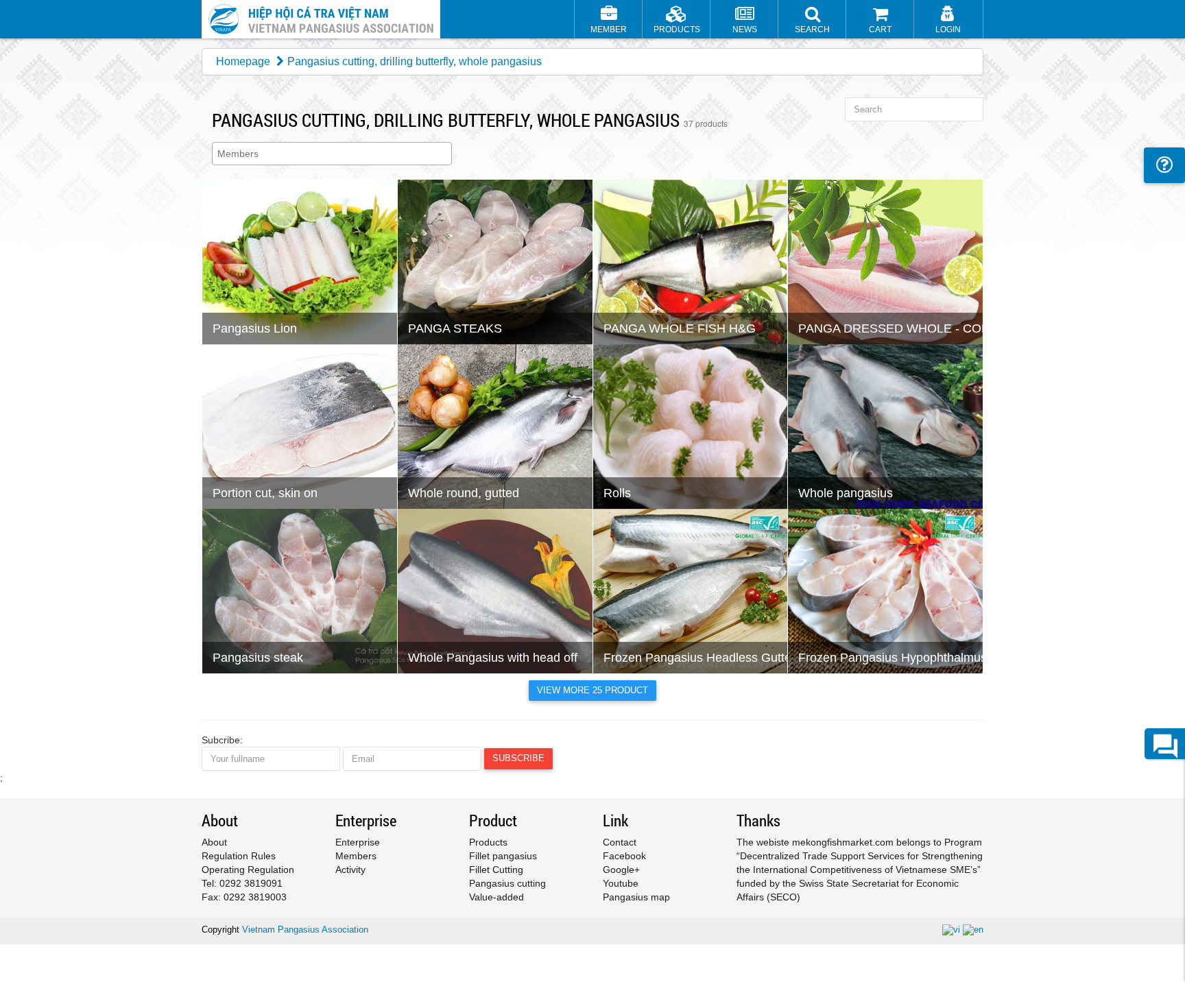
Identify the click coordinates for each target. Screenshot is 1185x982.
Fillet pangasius (503, 855)
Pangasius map (636, 896)
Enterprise (357, 842)
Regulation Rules (239, 855)
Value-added (496, 896)
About (214, 842)
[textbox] (335, 153)
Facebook (624, 855)
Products (488, 842)
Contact (619, 842)
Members (355, 855)
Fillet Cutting (496, 869)
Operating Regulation (248, 869)
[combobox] (332, 153)
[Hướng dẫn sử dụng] (1164, 165)
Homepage (243, 61)
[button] (812, 20)
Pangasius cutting (507, 883)
